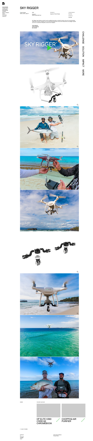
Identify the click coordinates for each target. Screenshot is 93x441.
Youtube (21, 437)
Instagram (22, 436)
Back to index (24, 429)
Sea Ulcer (70, 13)
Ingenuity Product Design (55, 13)
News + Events (5, 12)
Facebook (22, 434)
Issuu (21, 438)
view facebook (35, 26)
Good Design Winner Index (5, 8)
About (3, 13)
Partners (4, 15)
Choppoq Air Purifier (69, 420)
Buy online (34, 27)
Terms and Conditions (57, 434)
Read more (58, 420)
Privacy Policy (56, 435)
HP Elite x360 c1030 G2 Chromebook (44, 421)
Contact (4, 16)
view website (35, 25)
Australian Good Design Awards (5, 10)
